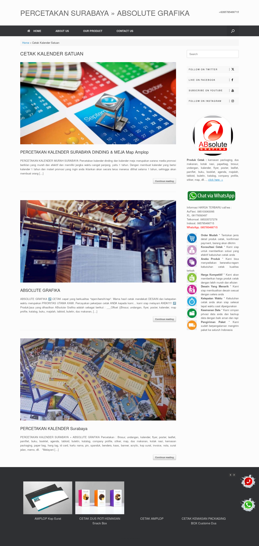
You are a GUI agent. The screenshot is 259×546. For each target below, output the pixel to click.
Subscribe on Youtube (206, 90)
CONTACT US (125, 31)
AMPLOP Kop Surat (48, 518)
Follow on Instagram (205, 101)
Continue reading (164, 181)
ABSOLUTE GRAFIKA (40, 290)
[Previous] (230, 475)
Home (25, 43)
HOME (37, 31)
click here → (215, 180)
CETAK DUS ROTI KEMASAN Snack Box (99, 520)
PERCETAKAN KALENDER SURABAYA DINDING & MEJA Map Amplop (84, 152)
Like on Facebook (202, 80)
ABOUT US (62, 31)
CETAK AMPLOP (151, 518)
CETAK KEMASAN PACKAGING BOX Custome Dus (204, 520)
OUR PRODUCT (92, 31)
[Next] (234, 475)
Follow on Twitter (203, 69)
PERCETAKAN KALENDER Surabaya (53, 428)
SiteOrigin (135, 538)
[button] (233, 30)
